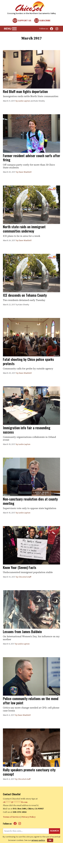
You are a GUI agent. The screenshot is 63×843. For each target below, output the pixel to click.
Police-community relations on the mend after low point (30, 700)
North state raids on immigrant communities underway (24, 229)
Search (54, 831)
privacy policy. (38, 840)
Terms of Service (11, 816)
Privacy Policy (28, 816)
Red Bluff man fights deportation (25, 91)
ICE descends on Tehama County (25, 295)
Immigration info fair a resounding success (26, 430)
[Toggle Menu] (14, 28)
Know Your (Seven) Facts (19, 567)
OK (50, 840)
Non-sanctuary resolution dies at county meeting (30, 501)
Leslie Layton (24, 101)
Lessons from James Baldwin (22, 631)
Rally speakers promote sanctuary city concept (29, 772)
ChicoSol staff (25, 577)
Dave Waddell (25, 172)
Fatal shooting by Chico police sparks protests (28, 361)
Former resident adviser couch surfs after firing (31, 157)
